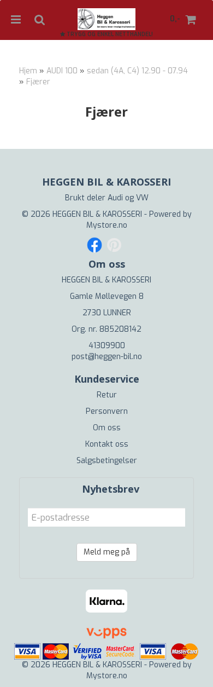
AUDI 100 (62, 71)
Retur (107, 395)
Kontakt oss (106, 444)
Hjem (28, 71)
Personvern (107, 411)
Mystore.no (106, 225)
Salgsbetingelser (106, 460)
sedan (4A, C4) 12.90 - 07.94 (137, 71)
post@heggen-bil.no (107, 356)
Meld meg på (107, 552)
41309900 (106, 345)
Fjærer (38, 82)
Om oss (107, 428)
